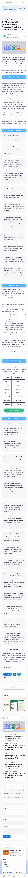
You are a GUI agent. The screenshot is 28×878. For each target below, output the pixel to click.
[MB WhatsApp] (14, 734)
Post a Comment (14, 687)
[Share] (19, 875)
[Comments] (24, 875)
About (5, 864)
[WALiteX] (13, 762)
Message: (5, 826)
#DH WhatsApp (7, 667)
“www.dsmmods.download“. (11, 449)
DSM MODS (10, 872)
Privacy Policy (7, 868)
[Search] (23, 2)
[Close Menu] (24, 8)
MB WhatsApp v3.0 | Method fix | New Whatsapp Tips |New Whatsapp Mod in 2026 (14, 738)
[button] (25, 2)
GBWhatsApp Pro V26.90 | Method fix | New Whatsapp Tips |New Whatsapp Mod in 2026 (15, 775)
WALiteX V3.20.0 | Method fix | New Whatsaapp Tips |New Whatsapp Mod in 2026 (13, 766)
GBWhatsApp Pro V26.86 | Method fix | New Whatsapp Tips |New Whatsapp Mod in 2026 (15, 756)
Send (6, 836)
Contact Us (6, 866)
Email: (4, 820)
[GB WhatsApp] (14, 744)
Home (5, 862)
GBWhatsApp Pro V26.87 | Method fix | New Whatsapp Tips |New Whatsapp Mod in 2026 (15, 747)
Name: (4, 813)
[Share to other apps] (5, 677)
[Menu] (14, 875)
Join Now (20, 8)
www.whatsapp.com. (17, 661)
